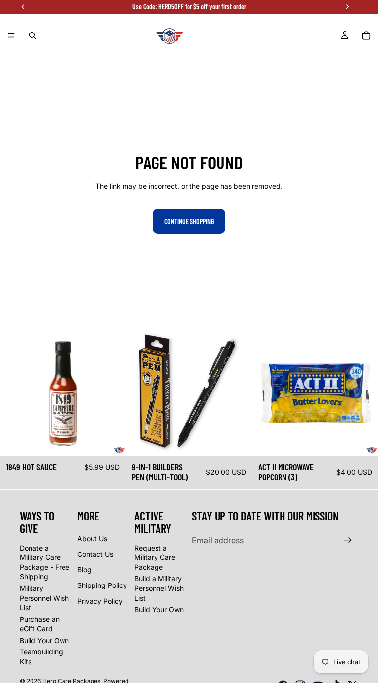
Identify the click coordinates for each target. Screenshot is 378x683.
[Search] (32, 35)
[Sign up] (348, 540)
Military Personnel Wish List (44, 598)
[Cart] (366, 35)
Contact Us (95, 554)
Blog (84, 569)
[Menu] (11, 35)
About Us (92, 538)
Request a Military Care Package (154, 557)
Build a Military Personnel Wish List (159, 588)
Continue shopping (189, 221)
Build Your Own (44, 640)
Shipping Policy (102, 585)
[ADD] (111, 441)
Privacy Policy (100, 601)
